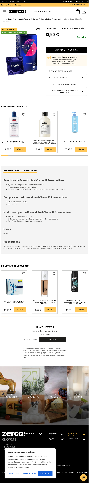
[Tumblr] (15, 439)
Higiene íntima (46, 19)
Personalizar (14, 473)
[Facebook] (3, 439)
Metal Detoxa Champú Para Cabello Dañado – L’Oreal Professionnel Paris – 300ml (44, 142)
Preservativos (58, 19)
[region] (30, 463)
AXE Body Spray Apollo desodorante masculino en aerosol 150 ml (75, 302)
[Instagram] (12, 439)
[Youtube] (9, 439)
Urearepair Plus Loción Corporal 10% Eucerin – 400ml (14, 142)
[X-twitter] (6, 439)
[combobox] (50, 11)
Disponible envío (13, 32)
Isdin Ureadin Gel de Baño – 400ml (75, 142)
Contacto (73, 439)
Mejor (8, 29)
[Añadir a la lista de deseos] (38, 30)
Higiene (35, 19)
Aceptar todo (45, 473)
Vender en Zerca (51, 439)
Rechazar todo (29, 473)
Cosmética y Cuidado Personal (19, 19)
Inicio (3, 19)
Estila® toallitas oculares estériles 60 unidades (14, 302)
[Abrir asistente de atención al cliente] (83, 477)
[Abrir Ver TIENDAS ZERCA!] (87, 5)
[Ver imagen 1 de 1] (21, 52)
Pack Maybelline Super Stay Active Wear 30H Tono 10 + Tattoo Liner (44, 302)
